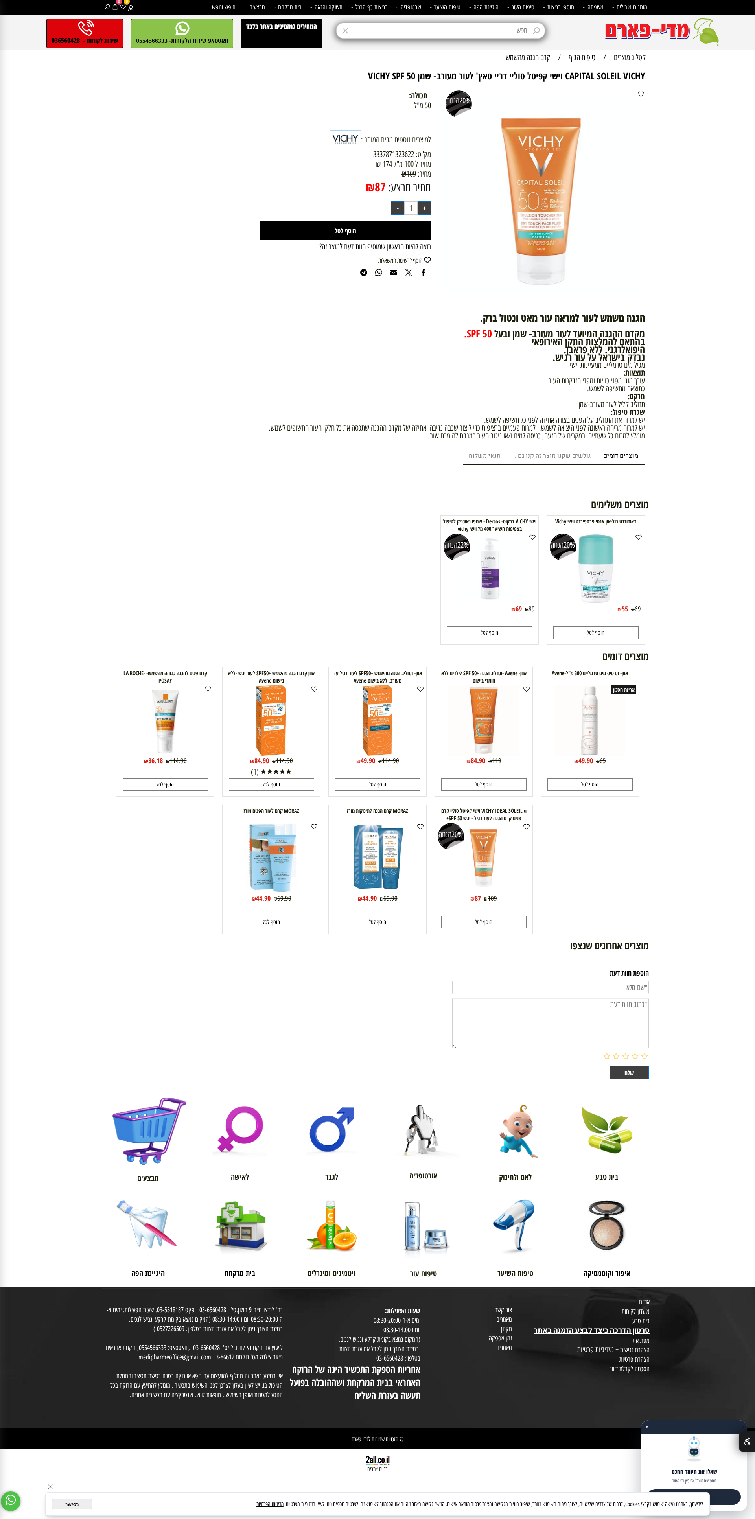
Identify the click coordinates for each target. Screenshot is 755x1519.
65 (603, 761)
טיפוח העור (523, 7)
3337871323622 (393, 154)
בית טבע (641, 1321)
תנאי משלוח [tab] (485, 455)
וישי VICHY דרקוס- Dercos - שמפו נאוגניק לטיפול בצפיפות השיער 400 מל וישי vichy (489, 524)
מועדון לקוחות (636, 1311)
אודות (644, 1302)
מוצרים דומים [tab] (620, 455)
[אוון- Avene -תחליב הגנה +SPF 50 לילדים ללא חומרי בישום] (483, 753)
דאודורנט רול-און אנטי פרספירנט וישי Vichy (595, 521)
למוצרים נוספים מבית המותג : (396, 139)
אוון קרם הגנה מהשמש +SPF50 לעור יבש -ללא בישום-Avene (271, 676)
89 (531, 609)
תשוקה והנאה (329, 7)
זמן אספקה (500, 1338)
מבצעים (257, 7)
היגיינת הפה (486, 7)
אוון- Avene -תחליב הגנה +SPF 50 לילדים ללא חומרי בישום (484, 676)
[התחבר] (130, 7)
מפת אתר (640, 1340)
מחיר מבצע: (408, 187)
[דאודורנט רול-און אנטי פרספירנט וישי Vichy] (595, 601)
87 (380, 187)
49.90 (585, 760)
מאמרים (504, 1319)
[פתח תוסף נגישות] (747, 1441)
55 (625, 608)
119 (496, 761)
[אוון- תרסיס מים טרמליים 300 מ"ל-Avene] (589, 753)
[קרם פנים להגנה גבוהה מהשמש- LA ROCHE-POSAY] (165, 753)
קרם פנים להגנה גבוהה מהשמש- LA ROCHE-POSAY (165, 676)
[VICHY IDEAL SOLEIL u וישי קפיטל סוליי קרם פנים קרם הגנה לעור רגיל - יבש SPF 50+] (483, 890)
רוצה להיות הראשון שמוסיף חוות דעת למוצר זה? (375, 246)
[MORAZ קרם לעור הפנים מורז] (271, 890)
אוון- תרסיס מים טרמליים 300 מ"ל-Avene (590, 673)
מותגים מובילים (632, 7)
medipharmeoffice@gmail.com (174, 1357)
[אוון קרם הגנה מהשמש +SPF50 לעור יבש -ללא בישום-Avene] (271, 753)
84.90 (478, 760)
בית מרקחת (290, 7)
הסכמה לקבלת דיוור (630, 1369)
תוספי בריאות (560, 7)
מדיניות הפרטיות (270, 1504)
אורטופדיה (411, 7)
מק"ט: (423, 154)
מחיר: (423, 174)
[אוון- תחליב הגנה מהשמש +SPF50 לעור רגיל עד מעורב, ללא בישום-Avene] (378, 753)
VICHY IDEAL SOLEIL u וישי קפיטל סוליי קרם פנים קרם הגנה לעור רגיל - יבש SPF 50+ (484, 814)
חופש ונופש (224, 7)
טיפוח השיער (447, 7)
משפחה (595, 7)
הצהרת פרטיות (634, 1359)
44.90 (369, 898)
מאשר (72, 1504)
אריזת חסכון (624, 689)
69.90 (390, 898)
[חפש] (107, 7)
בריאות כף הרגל (371, 7)
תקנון (506, 1329)
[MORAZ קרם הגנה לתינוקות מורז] (377, 890)
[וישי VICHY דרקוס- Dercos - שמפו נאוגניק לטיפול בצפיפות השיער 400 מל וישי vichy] (489, 601)
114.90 (390, 761)
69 (638, 609)
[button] (596, 632)
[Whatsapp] (10, 1501)
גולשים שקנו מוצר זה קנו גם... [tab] (552, 455)
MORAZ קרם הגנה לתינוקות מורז (377, 810)
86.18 (155, 760)
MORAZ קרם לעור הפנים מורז (271, 810)
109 (411, 174)
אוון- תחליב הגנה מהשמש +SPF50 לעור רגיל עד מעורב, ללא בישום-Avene (377, 676)
